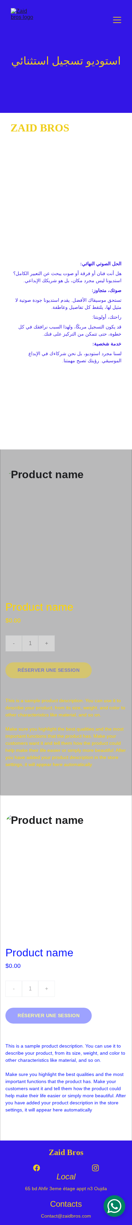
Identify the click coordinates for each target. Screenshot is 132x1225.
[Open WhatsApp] (114, 1206)
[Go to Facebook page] (40, 1168)
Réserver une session (49, 670)
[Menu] (117, 20)
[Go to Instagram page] (95, 1168)
